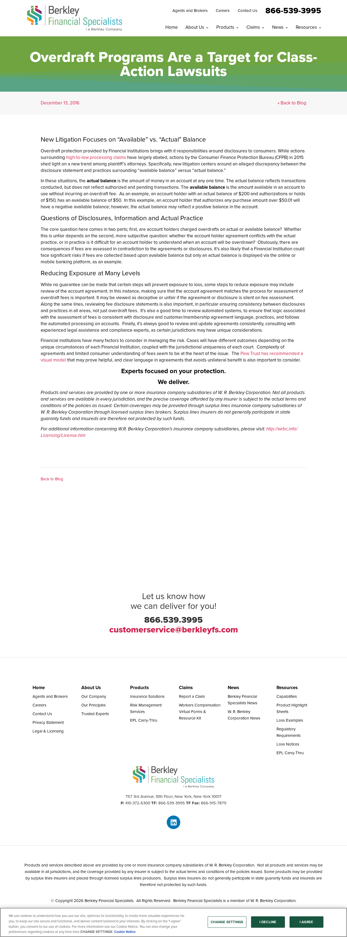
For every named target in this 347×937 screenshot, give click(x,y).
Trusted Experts (95, 714)
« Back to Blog (292, 103)
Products (225, 27)
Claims (253, 27)
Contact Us (247, 11)
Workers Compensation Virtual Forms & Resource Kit (199, 711)
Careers (223, 11)
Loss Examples (290, 720)
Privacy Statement (48, 722)
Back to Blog (52, 479)
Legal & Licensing (48, 731)
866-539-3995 (293, 10)
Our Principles (93, 705)
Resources (306, 27)
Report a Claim (192, 696)
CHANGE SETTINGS (227, 922)
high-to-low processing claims (96, 157)
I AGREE (306, 922)
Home (171, 27)
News (278, 27)
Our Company (93, 696)
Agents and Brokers (190, 11)
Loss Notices (288, 744)
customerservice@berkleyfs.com (173, 629)
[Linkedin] (173, 822)
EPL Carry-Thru (143, 720)
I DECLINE (267, 922)
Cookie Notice (125, 931)
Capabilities (287, 696)
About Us (194, 27)
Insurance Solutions (147, 696)
